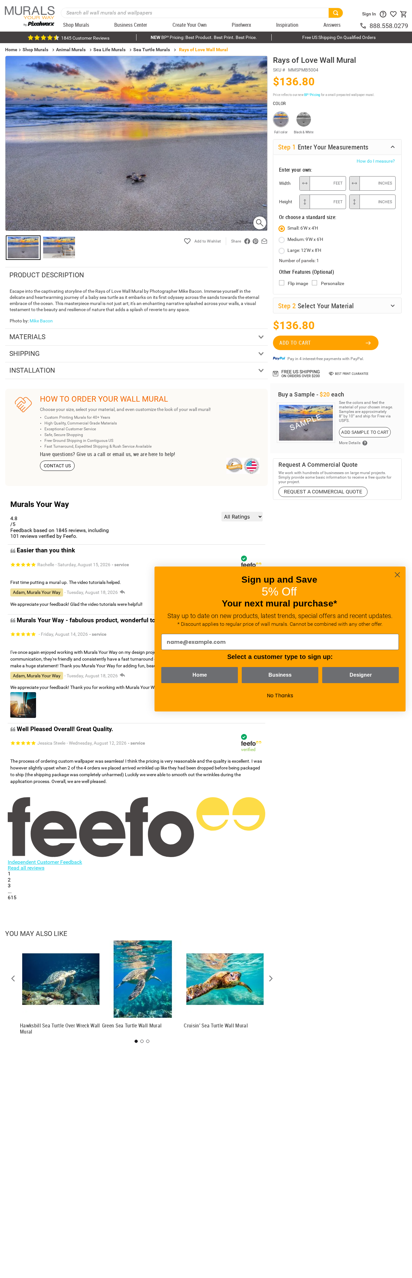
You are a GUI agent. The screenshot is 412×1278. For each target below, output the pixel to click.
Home (199, 675)
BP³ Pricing (312, 94)
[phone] (364, 26)
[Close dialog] (397, 574)
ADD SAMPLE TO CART (365, 432)
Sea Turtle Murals (151, 49)
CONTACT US (57, 465)
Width (285, 183)
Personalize (332, 283)
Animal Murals (71, 49)
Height (285, 201)
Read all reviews (26, 868)
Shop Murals (35, 49)
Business (280, 675)
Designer (361, 675)
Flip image (298, 283)
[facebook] (247, 241)
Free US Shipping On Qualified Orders (339, 37)
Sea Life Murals (109, 49)
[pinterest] (255, 241)
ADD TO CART (295, 342)
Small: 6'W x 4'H (302, 228)
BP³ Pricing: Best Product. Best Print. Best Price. (204, 37)
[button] (13, 978)
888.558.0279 (389, 26)
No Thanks (280, 695)
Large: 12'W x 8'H (304, 250)
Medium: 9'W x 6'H (305, 239)
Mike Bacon (41, 320)
